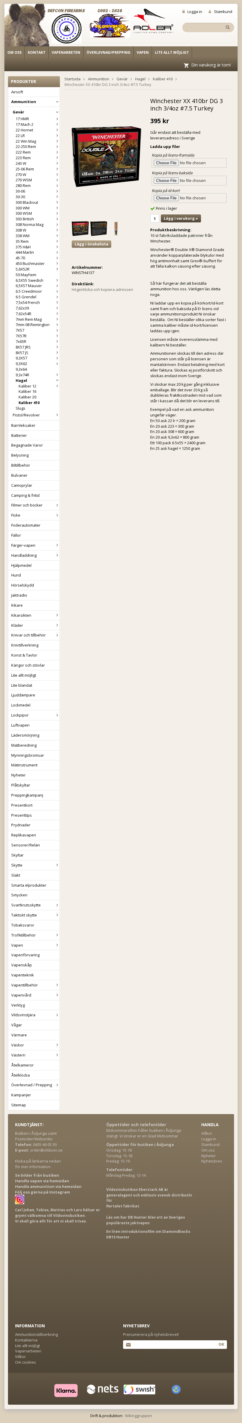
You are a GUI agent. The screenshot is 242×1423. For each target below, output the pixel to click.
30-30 (20, 196)
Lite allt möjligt (172, 52)
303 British (25, 219)
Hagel (21, 380)
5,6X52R (23, 269)
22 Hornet (24, 130)
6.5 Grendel (26, 296)
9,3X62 (21, 363)
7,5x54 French (28, 302)
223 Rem (23, 157)
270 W (21, 174)
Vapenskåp (21, 965)
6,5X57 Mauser (29, 285)
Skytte (16, 865)
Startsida (72, 79)
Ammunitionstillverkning (36, 1334)
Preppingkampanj (27, 795)
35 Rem (22, 241)
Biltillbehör (20, 465)
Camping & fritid (25, 495)
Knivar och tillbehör (28, 635)
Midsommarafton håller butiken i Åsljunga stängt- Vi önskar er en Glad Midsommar (143, 1133)
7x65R (21, 341)
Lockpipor (20, 715)
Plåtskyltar (20, 785)
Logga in (194, 11)
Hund (16, 575)
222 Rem (23, 152)
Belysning (20, 455)
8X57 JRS (23, 347)
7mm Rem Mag (29, 319)
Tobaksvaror (22, 925)
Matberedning (24, 745)
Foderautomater (25, 525)
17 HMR (22, 118)
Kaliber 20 (27, 397)
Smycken (19, 895)
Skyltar (17, 855)
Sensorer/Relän (25, 845)
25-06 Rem (25, 169)
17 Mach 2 (24, 124)
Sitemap (18, 1105)
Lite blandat (21, 685)
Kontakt (36, 52)
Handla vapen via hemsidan (42, 1180)
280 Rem (23, 185)
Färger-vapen (23, 545)
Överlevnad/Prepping (108, 52)
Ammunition (23, 101)
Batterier (19, 435)
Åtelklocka (20, 1075)
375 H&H (23, 247)
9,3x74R (22, 374)
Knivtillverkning (24, 645)
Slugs (20, 408)
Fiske (15, 515)
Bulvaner (19, 475)
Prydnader (20, 825)
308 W (21, 230)
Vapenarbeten (66, 52)
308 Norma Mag (29, 224)
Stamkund (223, 11)
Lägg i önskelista (91, 244)
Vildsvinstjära (23, 1014)
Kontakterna (26, 1340)
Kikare (17, 605)
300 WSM (24, 213)
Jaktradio (19, 595)
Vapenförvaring (25, 955)
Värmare (19, 1035)
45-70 (20, 257)
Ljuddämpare (23, 695)
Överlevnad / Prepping (31, 1084)
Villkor (206, 1133)
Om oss (14, 52)
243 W (21, 163)
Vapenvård (21, 995)
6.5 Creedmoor (29, 291)
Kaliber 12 (27, 386)
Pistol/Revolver (26, 415)
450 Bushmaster (30, 263)
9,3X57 (21, 358)
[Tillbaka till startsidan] (30, 27)
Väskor (17, 1045)
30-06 (20, 191)
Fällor (16, 535)
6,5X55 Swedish (29, 280)
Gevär (18, 112)
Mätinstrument (24, 765)
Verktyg (18, 1005)
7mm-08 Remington (33, 324)
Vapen (143, 52)
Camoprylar (21, 485)
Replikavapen (23, 835)
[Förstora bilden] (106, 156)
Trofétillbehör (23, 935)
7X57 (20, 330)
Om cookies (25, 1362)
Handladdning (24, 555)
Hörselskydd (22, 585)
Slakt (15, 875)
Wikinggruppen (138, 1415)
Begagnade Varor (27, 445)
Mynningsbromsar (27, 755)
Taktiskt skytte (24, 915)
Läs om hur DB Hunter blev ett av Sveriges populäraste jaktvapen (145, 1220)
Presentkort (21, 805)
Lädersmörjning (25, 735)
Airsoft (17, 92)
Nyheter (18, 775)
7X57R (21, 335)
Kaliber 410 (29, 402)
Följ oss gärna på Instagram (42, 1192)
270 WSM (24, 180)
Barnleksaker (23, 425)
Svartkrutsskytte (26, 905)
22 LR (20, 135)
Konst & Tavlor (24, 655)
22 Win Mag (26, 141)
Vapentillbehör (24, 985)
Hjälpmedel (21, 565)
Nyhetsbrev (211, 1161)
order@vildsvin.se (46, 1150)
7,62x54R (23, 313)
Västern (18, 1055)
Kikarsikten (21, 615)
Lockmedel (20, 705)
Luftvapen (20, 725)
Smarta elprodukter (28, 885)
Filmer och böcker (26, 505)
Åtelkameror (22, 1065)
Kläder (17, 625)
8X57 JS (22, 352)
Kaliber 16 (27, 391)
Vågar (16, 1025)
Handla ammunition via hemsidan (48, 1186)
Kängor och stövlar (28, 665)
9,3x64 (21, 369)
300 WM (23, 208)
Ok (221, 1344)
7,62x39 (22, 308)
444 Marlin (25, 252)
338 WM (23, 235)
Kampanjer (21, 1095)
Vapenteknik (22, 975)
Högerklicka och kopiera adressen (102, 289)
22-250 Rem (26, 146)
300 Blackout (27, 202)
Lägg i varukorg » (181, 218)
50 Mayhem (26, 274)
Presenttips (21, 815)
